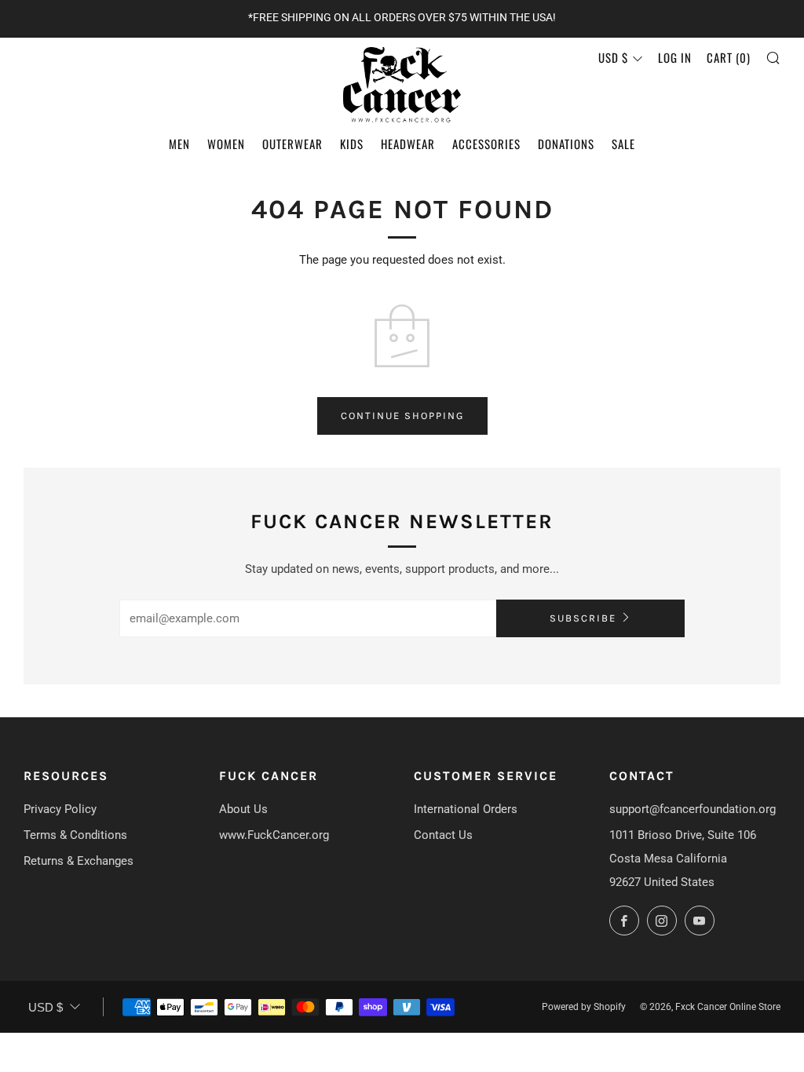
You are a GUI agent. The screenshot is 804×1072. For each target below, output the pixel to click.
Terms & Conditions (75, 835)
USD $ (613, 57)
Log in (675, 57)
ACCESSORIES (486, 143)
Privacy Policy (60, 809)
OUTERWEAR (292, 143)
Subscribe (583, 618)
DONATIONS (566, 143)
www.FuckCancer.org (274, 835)
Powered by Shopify (584, 1006)
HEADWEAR (408, 143)
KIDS (352, 143)
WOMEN (226, 143)
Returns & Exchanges (78, 861)
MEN (179, 143)
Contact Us (443, 835)
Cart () (729, 57)
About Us (243, 809)
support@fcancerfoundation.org (692, 809)
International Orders (465, 809)
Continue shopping (402, 415)
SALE (623, 143)
